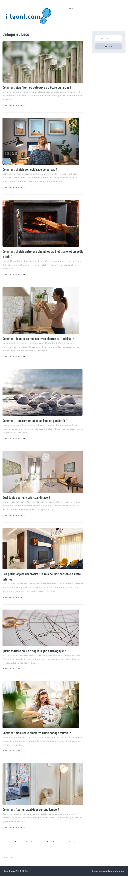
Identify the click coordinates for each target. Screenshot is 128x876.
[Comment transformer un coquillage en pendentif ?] (42, 392)
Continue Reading (12, 105)
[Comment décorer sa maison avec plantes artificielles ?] (40, 310)
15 (58, 842)
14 (53, 842)
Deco (60, 8)
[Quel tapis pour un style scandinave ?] (42, 472)
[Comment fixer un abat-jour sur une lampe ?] (42, 784)
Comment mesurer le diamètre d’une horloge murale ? (36, 733)
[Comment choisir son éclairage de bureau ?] (40, 141)
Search (108, 46)
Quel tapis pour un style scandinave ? (26, 497)
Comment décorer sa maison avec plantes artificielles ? (38, 338)
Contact (71, 8)
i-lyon (5, 871)
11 (37, 842)
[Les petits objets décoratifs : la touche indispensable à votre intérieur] (42, 548)
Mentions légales (8, 857)
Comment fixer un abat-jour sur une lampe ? (30, 809)
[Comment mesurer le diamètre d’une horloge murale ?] (40, 704)
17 (69, 842)
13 (48, 842)
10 (31, 842)
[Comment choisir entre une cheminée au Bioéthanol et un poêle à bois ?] (40, 223)
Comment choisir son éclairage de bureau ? (30, 169)
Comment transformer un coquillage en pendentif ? (35, 420)
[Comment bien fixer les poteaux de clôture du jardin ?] (42, 62)
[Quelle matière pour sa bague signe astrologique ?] (40, 628)
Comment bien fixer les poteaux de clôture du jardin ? (36, 87)
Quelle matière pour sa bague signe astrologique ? (34, 651)
